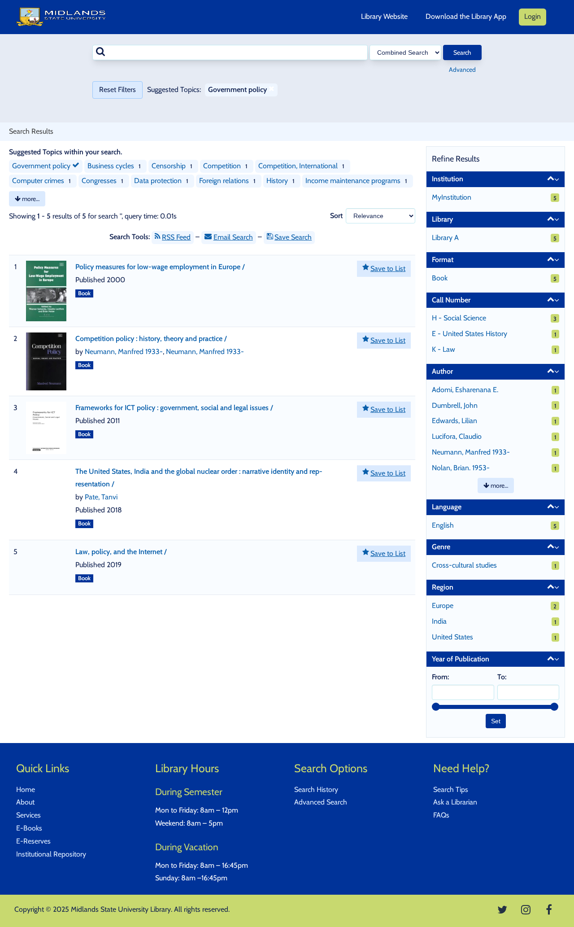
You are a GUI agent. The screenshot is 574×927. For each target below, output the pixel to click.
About (25, 802)
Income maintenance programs (352, 180)
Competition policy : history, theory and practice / (151, 338)
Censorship (169, 166)
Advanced (462, 70)
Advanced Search (320, 802)
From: (440, 677)
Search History (316, 789)
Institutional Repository (51, 854)
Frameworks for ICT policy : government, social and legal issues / (174, 407)
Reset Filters (117, 89)
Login (532, 16)
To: (501, 677)
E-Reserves (33, 841)
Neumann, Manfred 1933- (124, 351)
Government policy (42, 166)
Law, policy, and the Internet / (121, 551)
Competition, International (298, 166)
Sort (336, 215)
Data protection (158, 180)
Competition (222, 166)
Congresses (99, 180)
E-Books (29, 828)
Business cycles (110, 166)
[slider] (436, 707)
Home (25, 789)
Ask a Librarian (455, 802)
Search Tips (450, 789)
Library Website (384, 16)
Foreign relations (224, 180)
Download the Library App (466, 16)
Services (28, 815)
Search (462, 52)
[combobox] (230, 52)
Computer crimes (38, 180)
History (277, 180)
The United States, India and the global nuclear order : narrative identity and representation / (198, 478)
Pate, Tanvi (101, 497)
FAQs (441, 815)
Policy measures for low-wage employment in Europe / (160, 266)
